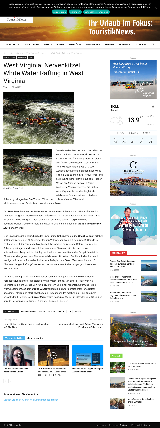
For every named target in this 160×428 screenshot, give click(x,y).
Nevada (51, 311)
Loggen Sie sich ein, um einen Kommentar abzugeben (30, 399)
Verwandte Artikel (14, 338)
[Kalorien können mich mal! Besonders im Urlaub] (19, 355)
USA (69, 311)
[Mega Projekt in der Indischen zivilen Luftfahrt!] (117, 403)
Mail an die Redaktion (140, 425)
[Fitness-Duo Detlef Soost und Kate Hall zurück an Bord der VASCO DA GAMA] (149, 265)
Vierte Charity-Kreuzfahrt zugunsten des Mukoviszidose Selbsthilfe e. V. (123, 295)
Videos (60, 44)
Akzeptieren (59, 12)
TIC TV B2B (140, 44)
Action (42, 311)
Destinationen (16, 53)
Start (5, 53)
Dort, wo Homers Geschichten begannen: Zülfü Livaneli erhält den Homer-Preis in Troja (52, 371)
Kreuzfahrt (93, 44)
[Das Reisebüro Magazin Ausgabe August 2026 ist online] (87, 355)
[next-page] (10, 381)
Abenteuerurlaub (28, 311)
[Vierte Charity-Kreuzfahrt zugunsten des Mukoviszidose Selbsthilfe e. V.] (149, 296)
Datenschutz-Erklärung (118, 425)
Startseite (12, 44)
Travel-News (31, 44)
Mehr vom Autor (35, 338)
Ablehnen (75, 12)
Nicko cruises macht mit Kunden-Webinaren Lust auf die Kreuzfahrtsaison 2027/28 (123, 280)
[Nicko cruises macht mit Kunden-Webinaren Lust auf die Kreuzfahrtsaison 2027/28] (149, 280)
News (31, 58)
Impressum (101, 425)
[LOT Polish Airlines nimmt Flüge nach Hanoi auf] (117, 367)
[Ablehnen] (156, 8)
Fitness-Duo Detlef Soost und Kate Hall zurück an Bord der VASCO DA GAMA (122, 264)
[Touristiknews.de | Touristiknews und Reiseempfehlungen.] (80, 22)
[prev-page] (5, 381)
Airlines (109, 44)
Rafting (61, 311)
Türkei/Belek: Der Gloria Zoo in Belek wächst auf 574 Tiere (26, 326)
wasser (78, 311)
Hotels (47, 44)
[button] (153, 44)
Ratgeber (124, 44)
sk (9, 87)
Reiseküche (75, 44)
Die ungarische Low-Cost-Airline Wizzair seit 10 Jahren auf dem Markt (80, 326)
